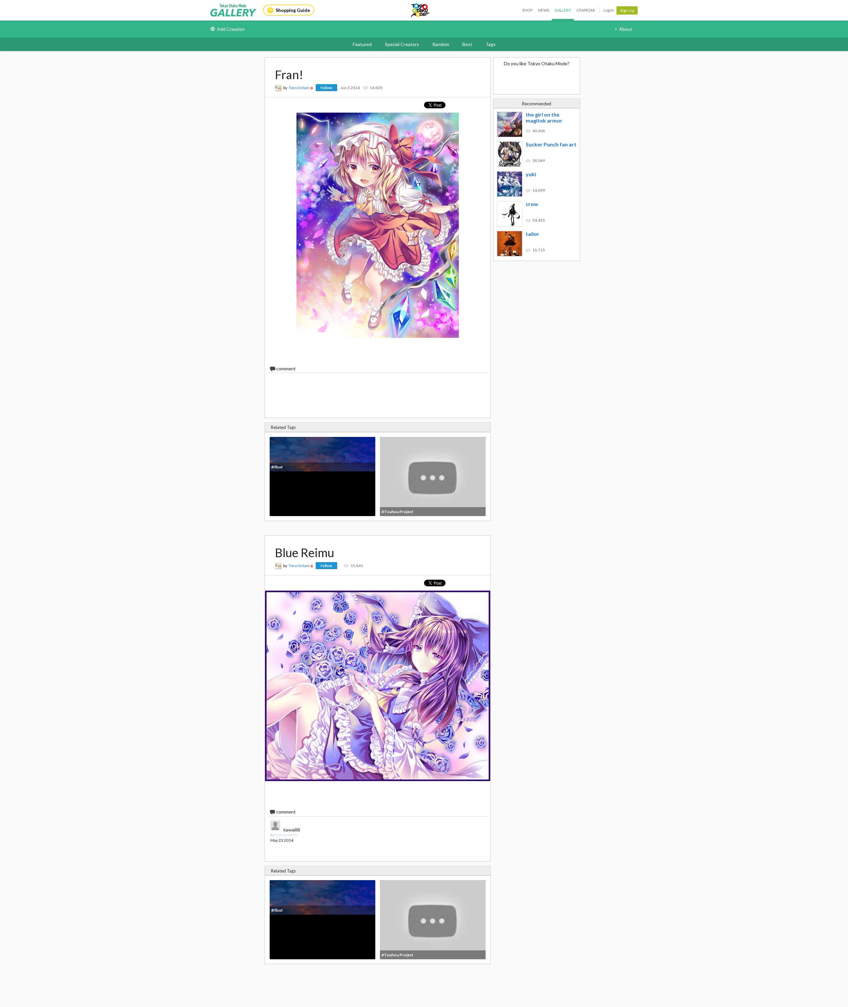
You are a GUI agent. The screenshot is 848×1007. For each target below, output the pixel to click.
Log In (609, 10)
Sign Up (627, 10)
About (625, 29)
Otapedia (585, 10)
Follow (326, 87)
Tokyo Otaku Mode (420, 10)
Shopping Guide (293, 10)
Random (440, 44)
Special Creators (402, 44)
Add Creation (231, 29)
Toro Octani (299, 87)
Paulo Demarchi (286, 835)
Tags (491, 44)
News (543, 10)
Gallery (563, 10)
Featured (362, 44)
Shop (527, 10)
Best (467, 44)
